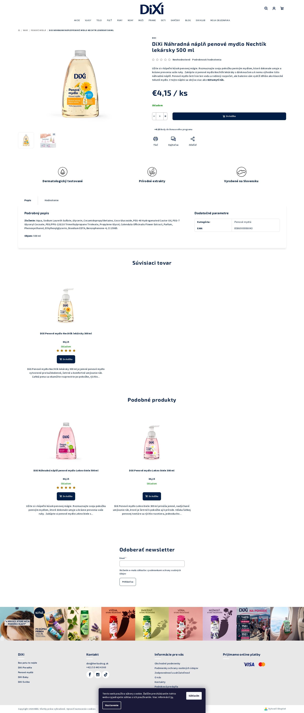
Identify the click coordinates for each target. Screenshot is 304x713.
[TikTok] (105, 674)
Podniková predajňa (166, 686)
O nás (158, 677)
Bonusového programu (180, 129)
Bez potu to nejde (27, 663)
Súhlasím (194, 696)
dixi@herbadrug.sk (97, 663)
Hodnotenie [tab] (52, 200)
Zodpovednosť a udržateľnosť (172, 673)
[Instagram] (97, 674)
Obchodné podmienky (167, 663)
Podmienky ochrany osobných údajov (176, 668)
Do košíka (231, 116)
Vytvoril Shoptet (277, 708)
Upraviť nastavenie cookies (81, 709)
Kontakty (160, 682)
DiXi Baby (23, 677)
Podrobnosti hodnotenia (206, 59)
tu (171, 697)
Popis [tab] (27, 200)
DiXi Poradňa (25, 667)
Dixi (154, 38)
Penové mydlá (242, 222)
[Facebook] (90, 674)
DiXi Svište (24, 682)
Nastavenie (111, 705)
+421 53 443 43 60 (96, 667)
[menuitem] (76, 20)
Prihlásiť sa (127, 581)
